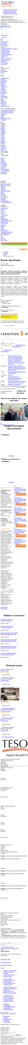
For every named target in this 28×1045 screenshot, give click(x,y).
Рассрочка (10, 10)
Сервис (6, 1017)
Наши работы (7, 1008)
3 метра (10, 382)
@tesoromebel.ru (6, 26)
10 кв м (22, 382)
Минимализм (19, 372)
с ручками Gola (17, 360)
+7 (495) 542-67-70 (5, 590)
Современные (11, 372)
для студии (11, 364)
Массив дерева (8, 976)
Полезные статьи (8, 999)
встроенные (17, 357)
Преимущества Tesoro (9, 1006)
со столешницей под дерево (14, 377)
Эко (11, 373)
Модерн (14, 373)
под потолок (22, 381)
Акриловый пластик (9, 974)
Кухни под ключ (12, 355)
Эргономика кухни (9, 1001)
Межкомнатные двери (9, 987)
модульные (11, 357)
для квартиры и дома (15, 362)
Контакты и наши (10, 13)
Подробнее (11, 455)
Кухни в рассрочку (9, 997)
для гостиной (20, 362)
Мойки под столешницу (10, 993)
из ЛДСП (13, 370)
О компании (7, 1005)
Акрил (20, 367)
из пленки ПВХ (12, 366)
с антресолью (16, 361)
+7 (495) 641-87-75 (5, 589)
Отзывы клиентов (8, 1009)
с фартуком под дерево (15, 378)
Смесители (7, 990)
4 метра (14, 382)
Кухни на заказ (8, 981)
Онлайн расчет (10, 325)
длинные (10, 381)
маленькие (16, 381)
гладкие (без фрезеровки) (17, 368)
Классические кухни (9, 980)
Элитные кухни (8, 984)
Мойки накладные (9, 991)
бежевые (10, 376)
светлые (15, 376)
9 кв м (18, 382)
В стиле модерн (8, 979)
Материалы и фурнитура (10, 988)
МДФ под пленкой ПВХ (10, 970)
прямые (10, 384)
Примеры (10, 12)
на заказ (19, 355)
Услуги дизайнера (8, 998)
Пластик (6, 973)
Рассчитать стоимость (8, 677)
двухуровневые (16, 384)
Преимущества (8, 1019)
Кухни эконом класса (9, 983)
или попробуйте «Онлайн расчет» (10, 948)
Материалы (7, 1016)
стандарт (10, 375)
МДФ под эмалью (8, 972)
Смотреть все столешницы (4, 608)
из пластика (15, 367)
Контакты (6, 1004)
